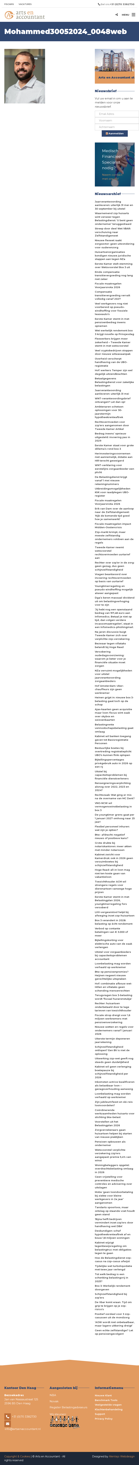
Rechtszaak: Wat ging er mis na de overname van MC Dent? (115, 796)
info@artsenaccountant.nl (23, 1429)
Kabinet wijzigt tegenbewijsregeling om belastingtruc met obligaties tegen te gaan (113, 1248)
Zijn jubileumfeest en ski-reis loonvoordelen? (114, 1103)
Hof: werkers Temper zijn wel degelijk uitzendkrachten (113, 372)
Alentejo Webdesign (122, 1456)
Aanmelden (116, 133)
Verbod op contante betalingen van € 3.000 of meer (111, 932)
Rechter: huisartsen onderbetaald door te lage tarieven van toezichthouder (113, 1007)
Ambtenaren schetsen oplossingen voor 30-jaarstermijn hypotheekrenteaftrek (109, 412)
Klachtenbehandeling (109, 1409)
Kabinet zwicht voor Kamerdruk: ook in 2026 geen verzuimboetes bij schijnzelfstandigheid (114, 860)
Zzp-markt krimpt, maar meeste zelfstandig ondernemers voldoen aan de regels (114, 537)
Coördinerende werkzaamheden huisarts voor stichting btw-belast (114, 1114)
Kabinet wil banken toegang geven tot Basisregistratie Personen (113, 740)
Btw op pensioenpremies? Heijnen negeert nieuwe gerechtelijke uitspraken (112, 975)
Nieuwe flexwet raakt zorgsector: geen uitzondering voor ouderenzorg (114, 244)
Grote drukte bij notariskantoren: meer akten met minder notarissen (113, 846)
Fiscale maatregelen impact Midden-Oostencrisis (113, 525)
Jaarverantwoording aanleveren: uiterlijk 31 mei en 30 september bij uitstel (114, 205)
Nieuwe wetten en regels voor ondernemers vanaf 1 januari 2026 (114, 1030)
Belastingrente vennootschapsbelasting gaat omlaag (114, 728)
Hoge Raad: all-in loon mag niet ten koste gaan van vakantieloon (112, 873)
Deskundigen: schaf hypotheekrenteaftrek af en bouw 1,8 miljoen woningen (112, 1234)
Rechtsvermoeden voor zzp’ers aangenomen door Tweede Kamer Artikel (112, 425)
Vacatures (25, 4)
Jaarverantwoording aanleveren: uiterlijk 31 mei (112, 392)
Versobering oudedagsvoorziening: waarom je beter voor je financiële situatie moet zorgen (110, 658)
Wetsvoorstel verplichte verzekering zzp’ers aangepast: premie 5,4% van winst (113, 1155)
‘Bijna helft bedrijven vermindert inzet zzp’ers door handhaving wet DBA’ (114, 1223)
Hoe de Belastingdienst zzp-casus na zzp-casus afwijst (113, 1259)
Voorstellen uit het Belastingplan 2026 (107, 1123)
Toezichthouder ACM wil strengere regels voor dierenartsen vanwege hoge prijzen (113, 887)
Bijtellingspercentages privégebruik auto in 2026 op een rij (113, 763)
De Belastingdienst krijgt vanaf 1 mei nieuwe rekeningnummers (111, 480)
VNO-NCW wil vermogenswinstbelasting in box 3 (113, 807)
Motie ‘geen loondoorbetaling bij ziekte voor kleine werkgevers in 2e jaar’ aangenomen (114, 1197)
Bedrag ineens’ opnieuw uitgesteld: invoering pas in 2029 (112, 437)
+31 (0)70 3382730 (24, 1416)
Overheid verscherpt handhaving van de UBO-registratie (111, 362)
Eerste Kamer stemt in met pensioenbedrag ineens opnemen (112, 322)
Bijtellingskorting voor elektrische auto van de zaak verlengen (113, 944)
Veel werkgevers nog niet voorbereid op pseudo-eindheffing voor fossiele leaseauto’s (111, 309)
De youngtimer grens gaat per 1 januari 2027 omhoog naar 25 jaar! (115, 818)
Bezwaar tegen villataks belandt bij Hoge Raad (110, 645)
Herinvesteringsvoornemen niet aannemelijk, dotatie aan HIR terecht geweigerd (113, 457)
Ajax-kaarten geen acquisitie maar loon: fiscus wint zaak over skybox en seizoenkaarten (113, 714)
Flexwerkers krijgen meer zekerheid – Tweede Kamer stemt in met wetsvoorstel (112, 342)
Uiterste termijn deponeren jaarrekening (112, 1040)
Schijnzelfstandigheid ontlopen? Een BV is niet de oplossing (112, 1050)
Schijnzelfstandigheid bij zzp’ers (111, 1296)
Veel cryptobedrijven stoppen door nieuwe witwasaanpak (114, 352)
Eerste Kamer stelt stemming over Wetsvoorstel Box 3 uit (113, 265)
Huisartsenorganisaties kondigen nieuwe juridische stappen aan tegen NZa (113, 255)
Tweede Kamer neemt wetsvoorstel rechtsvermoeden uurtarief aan (112, 552)
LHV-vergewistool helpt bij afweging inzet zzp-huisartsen (114, 914)
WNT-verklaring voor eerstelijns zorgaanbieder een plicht (114, 469)
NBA (53, 1395)
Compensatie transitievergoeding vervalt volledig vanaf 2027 (112, 295)
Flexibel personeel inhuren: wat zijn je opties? (112, 828)
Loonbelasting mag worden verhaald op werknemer (113, 965)
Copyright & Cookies (17, 1456)
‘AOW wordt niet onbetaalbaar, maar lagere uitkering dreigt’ (114, 1324)
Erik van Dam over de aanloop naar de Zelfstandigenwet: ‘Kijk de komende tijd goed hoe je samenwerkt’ (114, 514)
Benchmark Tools (106, 1400)
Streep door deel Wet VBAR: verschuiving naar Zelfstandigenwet (113, 232)
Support (100, 1413)
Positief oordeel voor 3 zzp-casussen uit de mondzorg (112, 1316)
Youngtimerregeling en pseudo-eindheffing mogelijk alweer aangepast (114, 590)
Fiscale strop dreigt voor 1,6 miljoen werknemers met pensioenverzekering (112, 1019)
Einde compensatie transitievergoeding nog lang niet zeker (114, 275)
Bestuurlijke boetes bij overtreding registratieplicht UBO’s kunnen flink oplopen (113, 751)
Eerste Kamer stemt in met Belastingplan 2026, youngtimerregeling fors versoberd (112, 902)
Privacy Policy (104, 1418)
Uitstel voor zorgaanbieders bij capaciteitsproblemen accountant (113, 955)
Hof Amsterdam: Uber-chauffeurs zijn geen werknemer (109, 689)
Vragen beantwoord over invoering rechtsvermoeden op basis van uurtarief (113, 578)
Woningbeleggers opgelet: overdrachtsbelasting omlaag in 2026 (114, 1169)
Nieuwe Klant (103, 1395)
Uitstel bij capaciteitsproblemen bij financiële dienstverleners (112, 775)
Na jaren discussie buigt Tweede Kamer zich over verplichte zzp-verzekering (112, 635)
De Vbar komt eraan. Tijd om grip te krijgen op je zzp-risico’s (113, 1306)
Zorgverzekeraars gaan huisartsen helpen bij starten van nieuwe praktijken (113, 1133)
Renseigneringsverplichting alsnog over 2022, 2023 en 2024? (113, 787)
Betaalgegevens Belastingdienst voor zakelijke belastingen (114, 382)
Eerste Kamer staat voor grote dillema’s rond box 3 (114, 447)
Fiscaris (9, 4)
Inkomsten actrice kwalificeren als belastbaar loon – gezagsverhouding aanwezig (114, 1085)
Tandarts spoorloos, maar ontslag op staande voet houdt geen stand (115, 1211)
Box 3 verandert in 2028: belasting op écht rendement (113, 922)
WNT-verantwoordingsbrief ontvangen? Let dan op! (112, 400)
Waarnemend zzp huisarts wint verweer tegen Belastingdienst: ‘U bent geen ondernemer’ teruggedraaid (114, 218)
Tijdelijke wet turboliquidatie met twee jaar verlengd (113, 1268)
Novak (54, 1401)
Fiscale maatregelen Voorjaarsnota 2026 (108, 285)
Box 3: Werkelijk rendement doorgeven (112, 1287)
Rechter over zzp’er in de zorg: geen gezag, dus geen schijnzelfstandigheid (114, 566)
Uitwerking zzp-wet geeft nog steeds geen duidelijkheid (114, 1060)
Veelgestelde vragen (108, 1404)
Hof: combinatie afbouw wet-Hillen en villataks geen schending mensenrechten (113, 987)
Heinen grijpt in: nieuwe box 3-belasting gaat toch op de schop (114, 701)
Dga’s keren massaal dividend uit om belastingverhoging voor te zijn (114, 601)
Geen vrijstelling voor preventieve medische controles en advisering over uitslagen (113, 1182)
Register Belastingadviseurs (68, 1407)
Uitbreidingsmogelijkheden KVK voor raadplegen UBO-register (112, 492)
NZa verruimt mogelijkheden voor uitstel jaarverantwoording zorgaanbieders (113, 676)
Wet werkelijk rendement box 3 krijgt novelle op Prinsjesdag (114, 332)
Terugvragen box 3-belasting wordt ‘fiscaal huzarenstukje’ (113, 997)
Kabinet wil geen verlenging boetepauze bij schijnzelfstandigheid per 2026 (113, 1072)
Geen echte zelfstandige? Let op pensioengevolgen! (114, 1332)
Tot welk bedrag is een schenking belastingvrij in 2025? (111, 1278)
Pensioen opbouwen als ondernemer (110, 1143)
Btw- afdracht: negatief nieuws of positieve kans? (111, 836)
